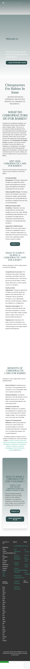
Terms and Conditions (26, 572)
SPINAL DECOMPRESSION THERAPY (15, 570)
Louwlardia (11, 450)
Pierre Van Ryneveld (18, 448)
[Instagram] (26, 586)
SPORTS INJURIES (15, 582)
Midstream (14, 442)
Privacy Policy (26, 565)
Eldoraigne (20, 442)
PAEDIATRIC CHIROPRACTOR (15, 577)
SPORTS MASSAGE (15, 588)
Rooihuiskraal (14, 444)
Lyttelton (8, 446)
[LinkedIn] (24, 589)
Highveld (21, 446)
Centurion (10, 440)
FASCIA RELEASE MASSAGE (15, 557)
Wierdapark (7, 444)
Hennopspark (22, 444)
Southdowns (14, 446)
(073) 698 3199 (3, 574)
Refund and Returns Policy (26, 558)
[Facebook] (24, 586)
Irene (25, 442)
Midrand (19, 450)
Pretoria (16, 440)
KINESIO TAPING (15, 563)
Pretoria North (6, 442)
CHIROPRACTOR (15, 546)
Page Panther (16, 655)
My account (26, 550)
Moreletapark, (9, 448)
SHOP (26, 546)
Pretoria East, (22, 440)
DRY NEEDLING (15, 550)
